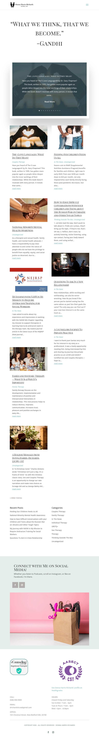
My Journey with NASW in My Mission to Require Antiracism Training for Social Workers (26, 531)
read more (16, 188)
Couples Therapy (18, 162)
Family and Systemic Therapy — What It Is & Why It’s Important (28, 379)
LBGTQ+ (55, 526)
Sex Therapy (57, 530)
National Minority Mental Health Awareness (27, 515)
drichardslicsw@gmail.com (21, 707)
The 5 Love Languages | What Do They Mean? (49, 76)
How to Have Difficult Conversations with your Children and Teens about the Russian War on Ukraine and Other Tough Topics (69, 209)
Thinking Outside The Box (63, 219)
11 (59, 110)
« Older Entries (16, 498)
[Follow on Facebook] (15, 585)
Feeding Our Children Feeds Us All (24, 511)
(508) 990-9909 (16, 700)
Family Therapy (18, 387)
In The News (16, 311)
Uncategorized (17, 234)
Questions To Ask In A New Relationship (26, 538)
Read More (50, 101)
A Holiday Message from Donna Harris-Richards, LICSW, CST (26, 458)
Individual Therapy (59, 523)
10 (57, 110)
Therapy (55, 534)
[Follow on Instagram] (22, 585)
